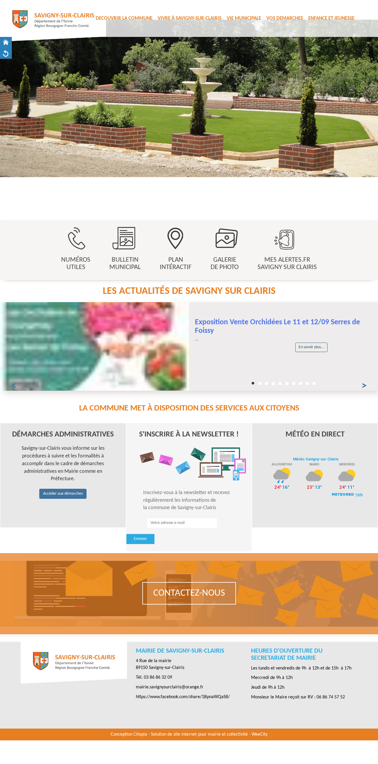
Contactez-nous (189, 593)
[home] (6, 42)
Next (361, 210)
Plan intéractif (176, 264)
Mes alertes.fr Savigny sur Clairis (287, 264)
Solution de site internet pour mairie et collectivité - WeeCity (209, 734)
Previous (16, 210)
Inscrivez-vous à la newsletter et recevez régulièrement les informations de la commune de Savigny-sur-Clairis (186, 500)
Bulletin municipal (125, 264)
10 (314, 383)
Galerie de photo (225, 264)
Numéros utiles (75, 264)
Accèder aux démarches (63, 493)
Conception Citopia (129, 734)
